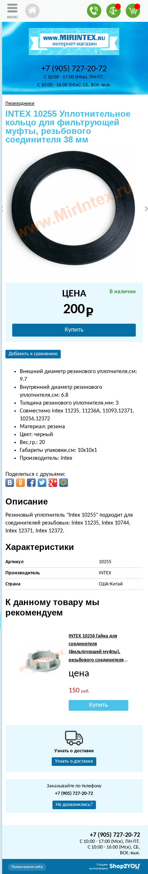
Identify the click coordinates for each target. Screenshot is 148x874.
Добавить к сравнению (33, 354)
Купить (74, 330)
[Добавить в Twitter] (42, 482)
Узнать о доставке (74, 761)
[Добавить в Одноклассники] (20, 482)
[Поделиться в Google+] (52, 482)
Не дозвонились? (74, 804)
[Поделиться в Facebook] (31, 482)
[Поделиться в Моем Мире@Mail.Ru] (63, 482)
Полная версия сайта (27, 867)
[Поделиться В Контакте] (9, 482)
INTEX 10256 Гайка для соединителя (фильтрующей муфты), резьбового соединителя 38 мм (96, 652)
